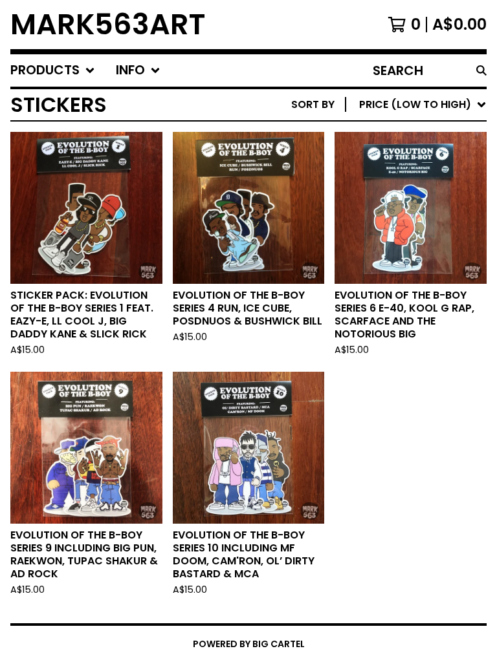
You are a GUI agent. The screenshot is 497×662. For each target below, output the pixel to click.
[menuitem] (52, 70)
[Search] (481, 70)
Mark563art (107, 24)
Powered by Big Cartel (249, 643)
